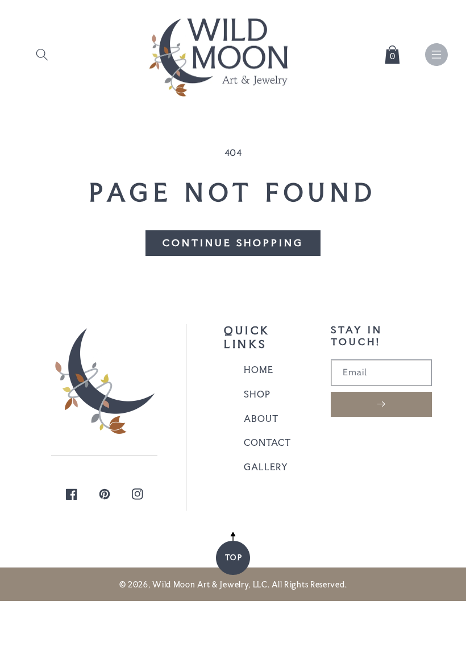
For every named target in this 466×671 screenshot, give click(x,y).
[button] (42, 52)
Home (258, 369)
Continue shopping (233, 242)
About (261, 418)
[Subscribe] (381, 404)
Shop (257, 394)
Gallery (266, 467)
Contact (267, 442)
